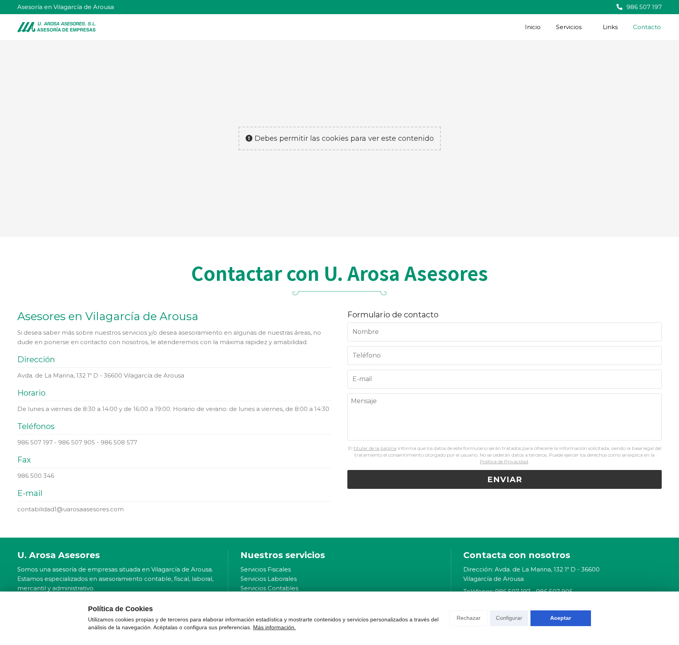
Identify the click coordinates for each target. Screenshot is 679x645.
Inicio (533, 27)
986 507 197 (35, 442)
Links (610, 27)
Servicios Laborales (268, 578)
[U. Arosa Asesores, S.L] (56, 27)
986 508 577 (119, 442)
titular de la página (375, 448)
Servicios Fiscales (265, 569)
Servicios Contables (269, 588)
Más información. (274, 627)
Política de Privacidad (504, 461)
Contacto (647, 27)
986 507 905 (76, 442)
